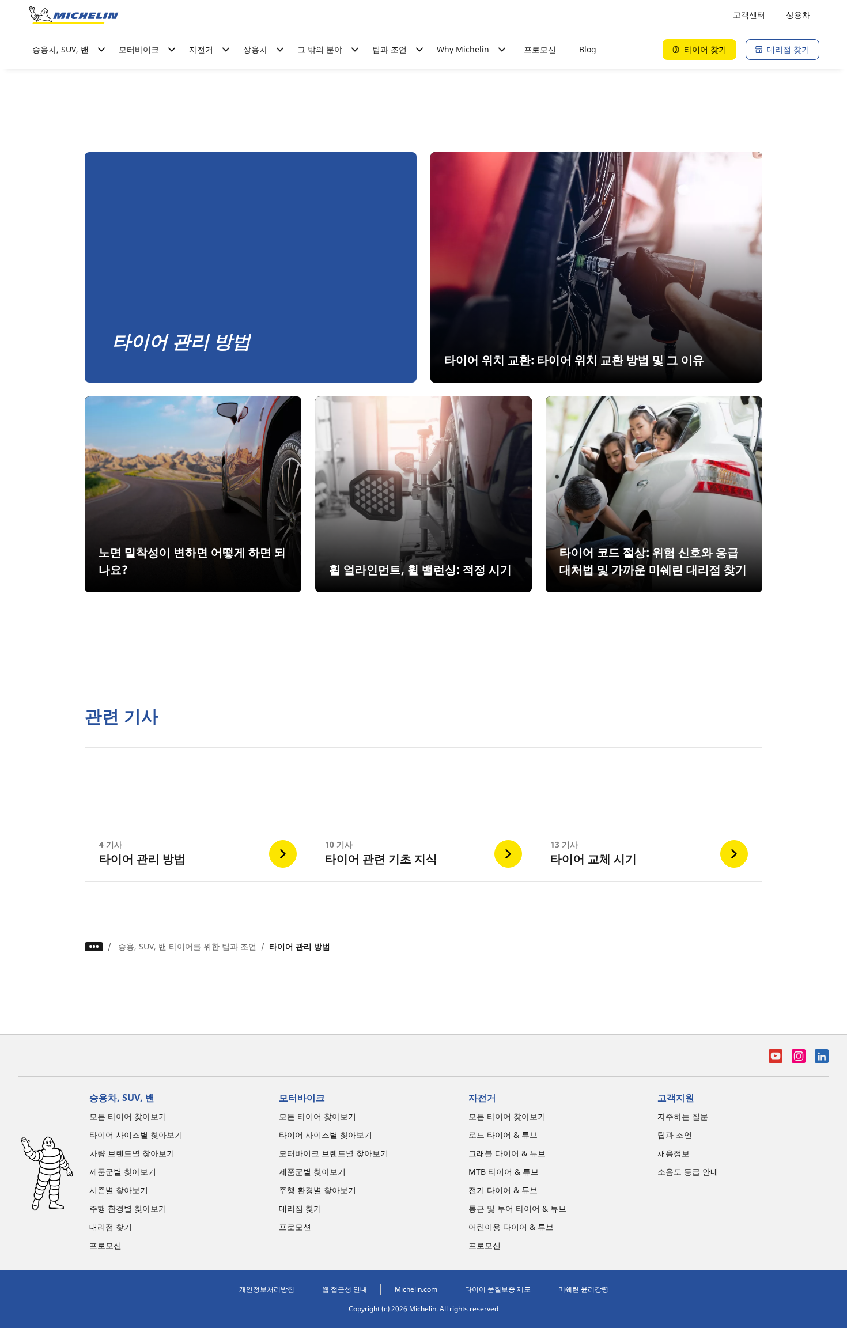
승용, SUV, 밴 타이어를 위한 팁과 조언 (187, 946)
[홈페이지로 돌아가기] (74, 15)
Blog (587, 49)
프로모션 (540, 49)
